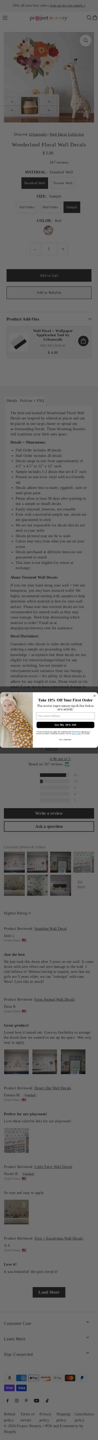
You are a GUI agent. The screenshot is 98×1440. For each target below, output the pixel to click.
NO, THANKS (65, 739)
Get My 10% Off (65, 724)
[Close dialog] (94, 696)
